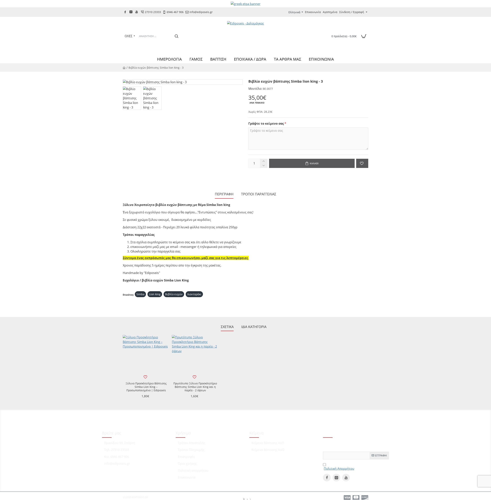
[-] (263, 165)
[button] (312, 163)
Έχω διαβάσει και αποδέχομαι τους (351, 466)
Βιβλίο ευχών (174, 294)
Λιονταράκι (194, 294)
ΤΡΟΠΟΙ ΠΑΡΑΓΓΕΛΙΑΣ (258, 194)
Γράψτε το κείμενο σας (266, 124)
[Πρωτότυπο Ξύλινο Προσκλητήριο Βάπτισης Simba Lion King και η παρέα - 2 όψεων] (194, 357)
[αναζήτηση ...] (176, 36)
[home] (124, 67)
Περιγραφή (224, 194)
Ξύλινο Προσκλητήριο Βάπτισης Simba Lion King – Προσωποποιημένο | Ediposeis (146, 387)
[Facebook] (126, 12)
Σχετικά (227, 327)
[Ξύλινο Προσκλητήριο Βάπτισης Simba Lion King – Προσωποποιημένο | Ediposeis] (145, 357)
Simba (140, 294)
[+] (263, 161)
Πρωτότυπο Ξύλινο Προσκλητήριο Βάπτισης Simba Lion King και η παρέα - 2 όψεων (195, 387)
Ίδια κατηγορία (253, 327)
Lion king (155, 294)
